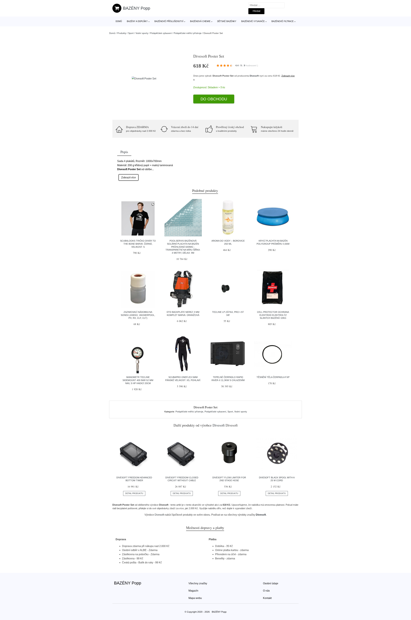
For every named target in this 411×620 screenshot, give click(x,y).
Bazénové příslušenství (168, 21)
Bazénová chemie (200, 21)
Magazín (193, 590)
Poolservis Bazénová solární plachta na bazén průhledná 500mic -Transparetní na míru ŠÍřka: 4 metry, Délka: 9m (183, 246)
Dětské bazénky (226, 21)
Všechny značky (197, 583)
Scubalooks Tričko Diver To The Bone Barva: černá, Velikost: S (138, 243)
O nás (266, 590)
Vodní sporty (142, 33)
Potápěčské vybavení (161, 33)
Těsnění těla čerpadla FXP (273, 377)
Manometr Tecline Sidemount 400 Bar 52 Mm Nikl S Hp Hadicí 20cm (137, 380)
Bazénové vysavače (253, 21)
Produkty (121, 33)
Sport (131, 33)
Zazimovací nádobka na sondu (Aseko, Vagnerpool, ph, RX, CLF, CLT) (138, 315)
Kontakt (267, 598)
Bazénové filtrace (282, 21)
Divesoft (254, 75)
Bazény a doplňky (137, 21)
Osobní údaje (270, 583)
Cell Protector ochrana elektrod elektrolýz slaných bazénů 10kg (273, 315)
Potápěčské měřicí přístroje (187, 33)
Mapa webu (195, 598)
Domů (119, 21)
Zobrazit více (128, 177)
